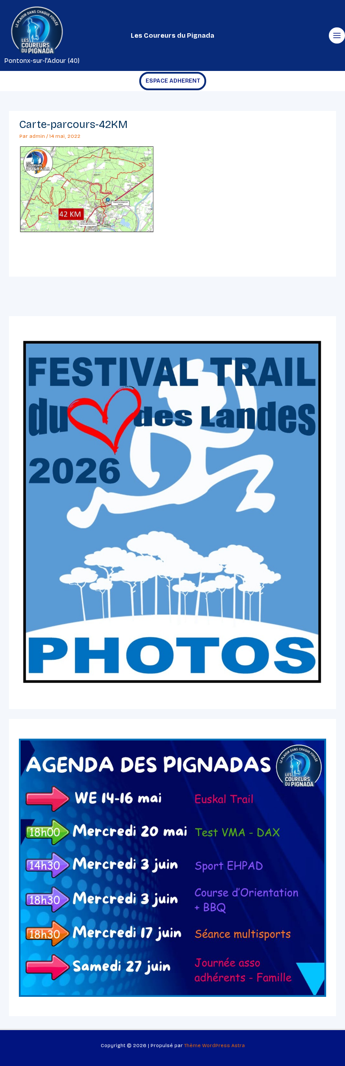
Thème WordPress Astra (214, 1045)
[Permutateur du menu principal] (337, 35)
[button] (172, 81)
